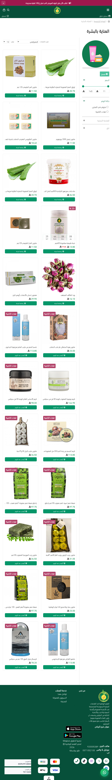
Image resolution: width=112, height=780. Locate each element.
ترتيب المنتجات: (43, 41)
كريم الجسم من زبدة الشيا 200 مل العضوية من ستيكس (58, 451)
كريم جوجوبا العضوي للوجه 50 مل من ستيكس (59, 399)
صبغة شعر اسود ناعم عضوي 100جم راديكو (60, 503)
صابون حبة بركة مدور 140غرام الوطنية (62, 607)
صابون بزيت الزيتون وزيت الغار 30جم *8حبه (60, 555)
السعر (107, 80)
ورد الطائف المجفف (68, 295)
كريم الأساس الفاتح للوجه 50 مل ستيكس (22, 399)
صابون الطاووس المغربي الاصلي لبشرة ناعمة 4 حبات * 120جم (20, 139)
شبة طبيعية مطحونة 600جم (65, 243)
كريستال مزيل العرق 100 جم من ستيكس (23, 659)
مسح (103, 73)
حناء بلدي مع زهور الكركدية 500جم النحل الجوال (58, 191)
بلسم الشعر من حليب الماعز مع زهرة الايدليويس (20, 347)
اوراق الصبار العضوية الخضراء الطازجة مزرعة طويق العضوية (58, 87)
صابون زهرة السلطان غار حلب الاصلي (62, 347)
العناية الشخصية (100, 21)
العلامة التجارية (103, 120)
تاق (108, 127)
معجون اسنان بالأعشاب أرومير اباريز (25, 295)
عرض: (12, 41)
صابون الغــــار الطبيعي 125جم (27, 243)
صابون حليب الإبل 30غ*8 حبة (27, 451)
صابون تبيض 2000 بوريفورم (65, 139)
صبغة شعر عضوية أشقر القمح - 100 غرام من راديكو (20, 607)
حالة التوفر (105, 100)
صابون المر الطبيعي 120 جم (27, 87)
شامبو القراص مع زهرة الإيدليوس (63, 659)
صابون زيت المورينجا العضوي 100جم (24, 555)
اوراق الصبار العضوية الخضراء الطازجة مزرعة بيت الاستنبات (20, 191)
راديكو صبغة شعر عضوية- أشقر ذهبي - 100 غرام (20, 503)
